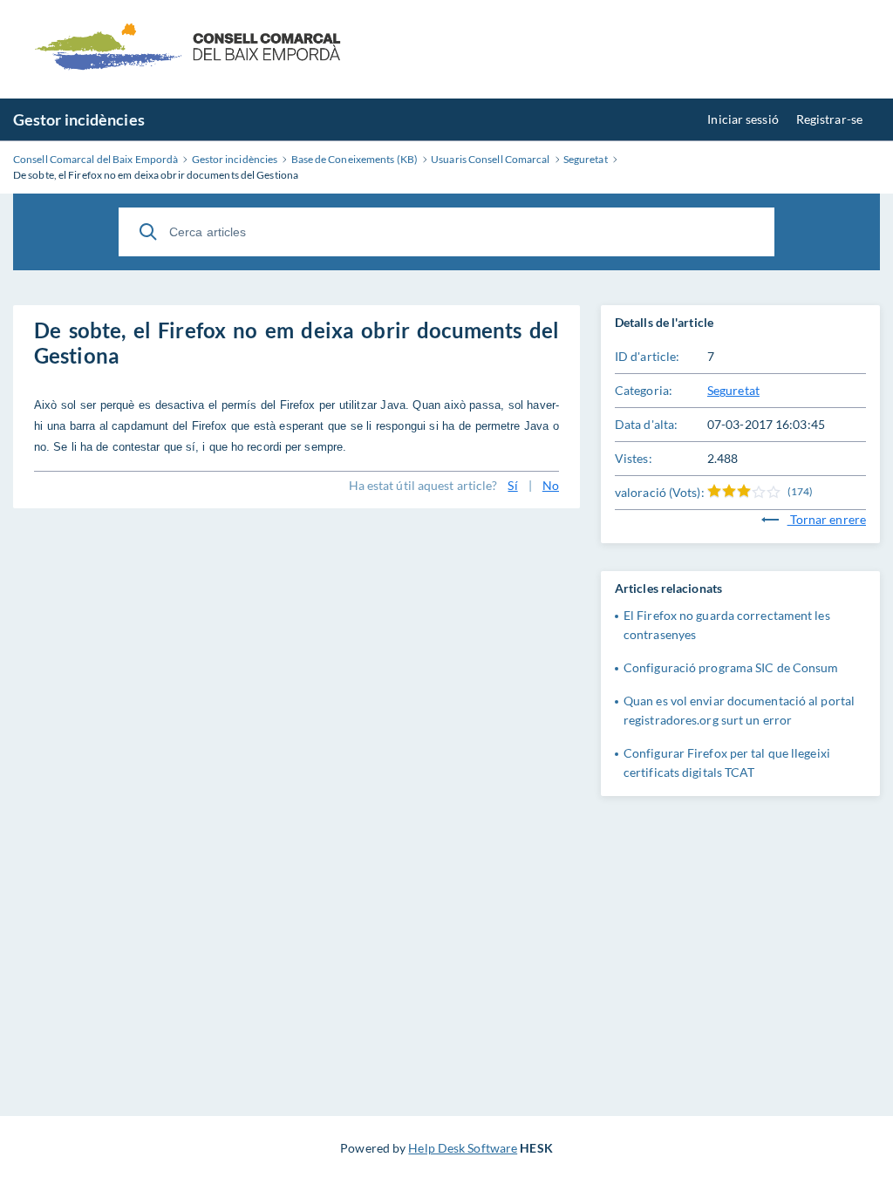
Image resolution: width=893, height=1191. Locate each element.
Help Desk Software (462, 1147)
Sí (512, 485)
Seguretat (733, 390)
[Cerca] (148, 232)
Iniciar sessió (742, 119)
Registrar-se (829, 119)
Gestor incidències (79, 119)
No (550, 485)
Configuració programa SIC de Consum (731, 667)
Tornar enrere (826, 519)
